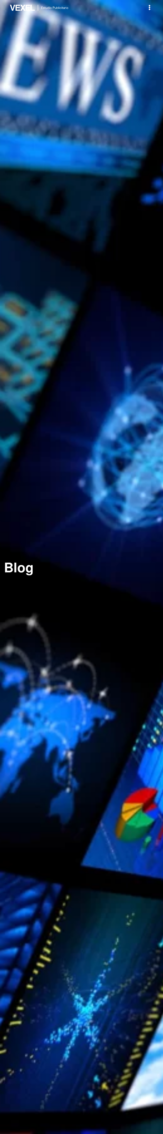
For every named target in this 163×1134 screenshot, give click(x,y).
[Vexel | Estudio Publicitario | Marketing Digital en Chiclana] (40, 7)
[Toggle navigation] (149, 7)
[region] (81, 567)
